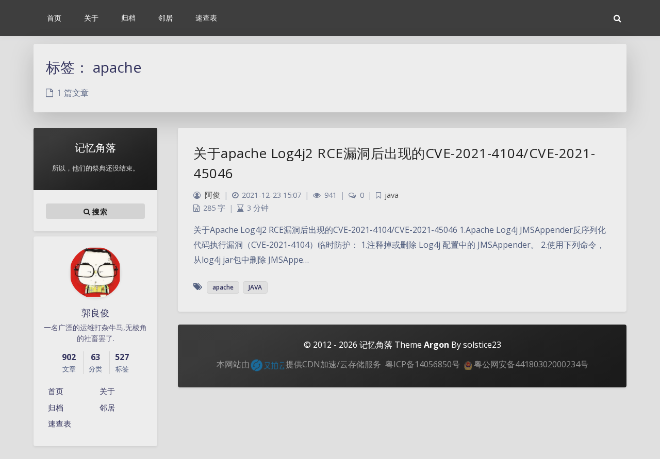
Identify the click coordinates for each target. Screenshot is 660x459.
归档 (55, 407)
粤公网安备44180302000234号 (530, 364)
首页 (55, 391)
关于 (107, 391)
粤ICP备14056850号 (422, 364)
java (392, 195)
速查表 (59, 423)
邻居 (107, 407)
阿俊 (212, 195)
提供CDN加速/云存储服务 (333, 364)
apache (223, 287)
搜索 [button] (98, 211)
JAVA (255, 287)
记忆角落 (375, 344)
